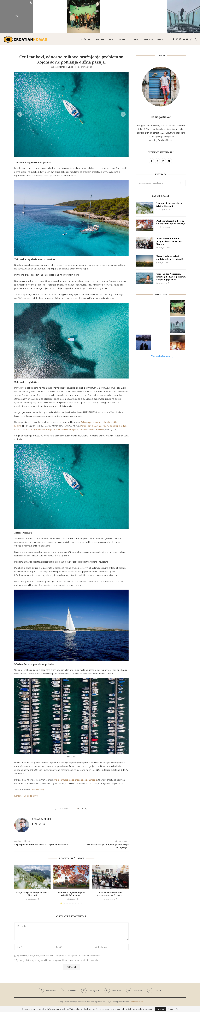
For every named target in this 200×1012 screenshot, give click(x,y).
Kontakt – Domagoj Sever (26, 796)
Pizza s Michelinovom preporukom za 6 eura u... (110, 894)
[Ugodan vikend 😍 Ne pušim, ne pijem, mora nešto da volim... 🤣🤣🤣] (177, 342)
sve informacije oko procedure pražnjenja (75, 780)
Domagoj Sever (65, 67)
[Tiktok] (191, 39)
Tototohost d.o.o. (136, 1002)
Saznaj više (173, 1009)
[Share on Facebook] (82, 808)
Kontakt (148, 39)
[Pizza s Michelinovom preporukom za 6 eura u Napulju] (110, 877)
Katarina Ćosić (37, 790)
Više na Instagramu (160, 356)
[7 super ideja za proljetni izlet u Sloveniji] (32, 877)
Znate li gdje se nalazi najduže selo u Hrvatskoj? (169, 257)
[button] (19, 114)
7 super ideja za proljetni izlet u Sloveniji (32, 894)
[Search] (195, 39)
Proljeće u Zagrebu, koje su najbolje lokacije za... (71, 894)
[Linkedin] (184, 39)
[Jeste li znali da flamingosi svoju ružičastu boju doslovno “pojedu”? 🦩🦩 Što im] (150, 16)
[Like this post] (79, 808)
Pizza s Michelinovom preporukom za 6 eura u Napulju (169, 241)
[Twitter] (177, 39)
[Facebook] (173, 39)
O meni (160, 39)
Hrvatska (99, 39)
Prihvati (160, 1009)
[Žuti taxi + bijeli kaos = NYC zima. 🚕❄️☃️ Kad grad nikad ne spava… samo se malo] (160, 342)
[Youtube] (187, 39)
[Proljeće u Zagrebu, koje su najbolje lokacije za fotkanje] (71, 877)
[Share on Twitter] (85, 808)
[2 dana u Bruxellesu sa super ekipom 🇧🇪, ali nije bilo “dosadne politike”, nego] (83, 16)
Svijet (111, 39)
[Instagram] (180, 39)
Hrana (122, 39)
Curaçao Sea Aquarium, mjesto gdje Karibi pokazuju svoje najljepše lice (171, 277)
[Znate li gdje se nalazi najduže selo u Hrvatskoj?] (144, 261)
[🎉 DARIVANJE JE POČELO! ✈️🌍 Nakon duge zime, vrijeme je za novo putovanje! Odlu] (50, 16)
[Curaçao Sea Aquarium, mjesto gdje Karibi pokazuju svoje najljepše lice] (144, 278)
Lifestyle (135, 39)
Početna (85, 39)
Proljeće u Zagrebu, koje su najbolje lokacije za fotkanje (170, 222)
